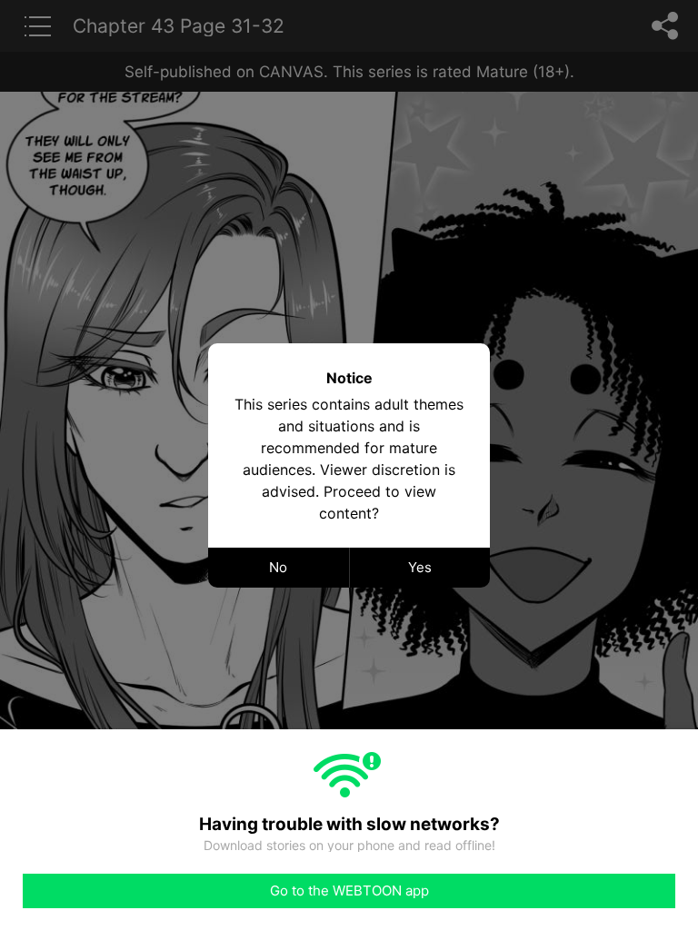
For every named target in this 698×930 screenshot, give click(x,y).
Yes (420, 567)
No (278, 567)
